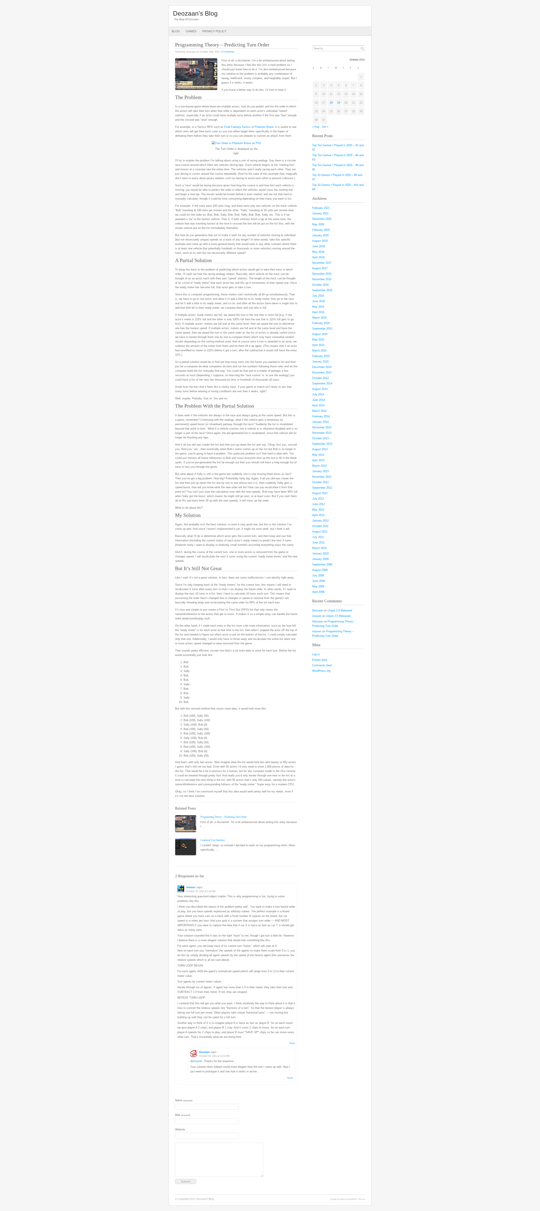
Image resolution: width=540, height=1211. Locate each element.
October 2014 (320, 378)
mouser (191, 887)
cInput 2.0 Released (340, 610)
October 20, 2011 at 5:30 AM (200, 891)
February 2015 (321, 356)
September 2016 (322, 290)
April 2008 (318, 591)
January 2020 (320, 235)
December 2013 (321, 427)
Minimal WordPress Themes (352, 1199)
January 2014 (320, 421)
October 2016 (320, 284)
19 (338, 102)
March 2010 (319, 548)
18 (331, 102)
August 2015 (320, 334)
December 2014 (321, 367)
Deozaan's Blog (195, 13)
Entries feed (319, 659)
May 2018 (318, 251)
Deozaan (204, 1052)
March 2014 (319, 410)
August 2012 (320, 493)
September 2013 (322, 443)
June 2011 (318, 542)
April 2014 (318, 405)
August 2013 (320, 449)
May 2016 (318, 306)
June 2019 (318, 246)
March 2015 (319, 350)
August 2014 (320, 389)
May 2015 (318, 339)
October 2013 (320, 438)
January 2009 (320, 559)
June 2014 (318, 399)
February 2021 (321, 207)
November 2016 (321, 279)
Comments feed (322, 665)
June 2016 (318, 301)
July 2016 (318, 295)
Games (191, 31)
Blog (176, 31)
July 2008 (318, 575)
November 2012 (321, 476)
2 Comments (227, 51)
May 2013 (318, 454)
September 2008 (322, 564)
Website (180, 1129)
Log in (316, 654)
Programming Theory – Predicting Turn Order (223, 816)
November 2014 (321, 372)
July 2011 (318, 537)
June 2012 (318, 504)
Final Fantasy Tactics (237, 126)
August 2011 (319, 531)
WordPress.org (321, 670)
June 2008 (318, 581)
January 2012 (320, 520)
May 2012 (318, 509)
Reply (292, 1043)
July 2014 (318, 394)
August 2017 (320, 268)
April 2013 (318, 460)
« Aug (315, 126)
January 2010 (320, 553)
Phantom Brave (264, 126)
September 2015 (322, 328)
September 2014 (322, 383)
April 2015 (318, 345)
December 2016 (321, 273)
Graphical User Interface (212, 840)
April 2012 (318, 515)
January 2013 (320, 471)
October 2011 (320, 526)
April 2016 (318, 312)
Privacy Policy (214, 31)
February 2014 (321, 416)
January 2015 (320, 361)
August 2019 (320, 240)
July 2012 (318, 498)
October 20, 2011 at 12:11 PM (214, 1056)
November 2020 (321, 218)
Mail (182, 1114)
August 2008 (320, 570)
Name (183, 1100)
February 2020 (321, 229)
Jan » (325, 126)
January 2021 (320, 213)
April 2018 (318, 257)
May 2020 (318, 224)
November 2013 (321, 432)
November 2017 (321, 262)
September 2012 (322, 487)
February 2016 (321, 323)
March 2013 (319, 465)
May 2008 (318, 586)
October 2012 (320, 482)
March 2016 (319, 317)
